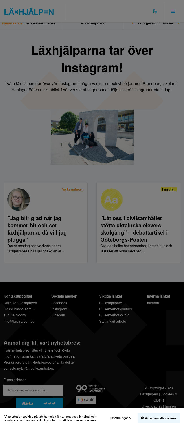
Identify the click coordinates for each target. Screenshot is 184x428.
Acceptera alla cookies (160, 418)
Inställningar (119, 418)
